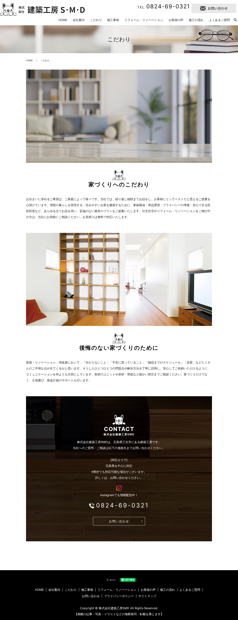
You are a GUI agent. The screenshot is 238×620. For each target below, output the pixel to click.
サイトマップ (147, 596)
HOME (62, 20)
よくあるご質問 (219, 20)
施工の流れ (196, 20)
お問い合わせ (119, 521)
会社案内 (79, 20)
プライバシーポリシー (119, 596)
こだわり (96, 20)
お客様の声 (175, 20)
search (235, 20)
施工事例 (113, 20)
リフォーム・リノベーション (143, 20)
